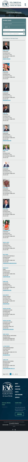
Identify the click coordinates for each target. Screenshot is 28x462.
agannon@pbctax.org (7, 290)
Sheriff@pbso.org (6, 276)
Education (17, 389)
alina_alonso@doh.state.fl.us (9, 368)
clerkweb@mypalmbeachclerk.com (9, 263)
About (16, 383)
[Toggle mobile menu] (25, 4)
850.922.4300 (5, 424)
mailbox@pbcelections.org (8, 329)
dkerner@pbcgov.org (7, 140)
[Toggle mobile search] (25, 5)
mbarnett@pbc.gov (6, 59)
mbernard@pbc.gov (6, 100)
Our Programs (18, 394)
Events (16, 392)
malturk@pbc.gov (6, 355)
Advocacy (17, 386)
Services (17, 397)
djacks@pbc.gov (6, 303)
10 (15, 374)
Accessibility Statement (14, 423)
